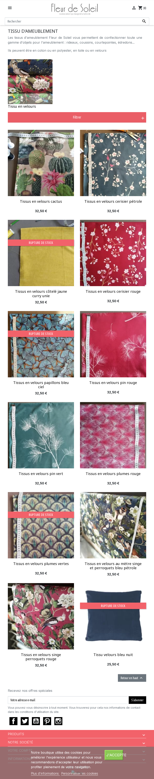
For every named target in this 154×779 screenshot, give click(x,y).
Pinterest (47, 721)
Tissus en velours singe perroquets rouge (41, 656)
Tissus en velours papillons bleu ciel (41, 384)
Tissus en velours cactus (41, 201)
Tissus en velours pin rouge (113, 382)
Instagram (58, 721)
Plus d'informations (45, 773)
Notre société (20, 742)
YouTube (36, 721)
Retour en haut (132, 678)
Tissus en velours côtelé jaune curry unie (41, 293)
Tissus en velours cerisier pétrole (113, 201)
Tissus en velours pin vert (41, 473)
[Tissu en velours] (30, 81)
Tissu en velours (22, 106)
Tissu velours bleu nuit (113, 654)
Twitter (25, 721)
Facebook (13, 721)
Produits (16, 734)
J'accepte (114, 755)
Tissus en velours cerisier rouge (113, 291)
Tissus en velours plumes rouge (113, 473)
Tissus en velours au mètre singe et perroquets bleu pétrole (113, 565)
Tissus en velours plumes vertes (41, 563)
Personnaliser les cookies (79, 773)
